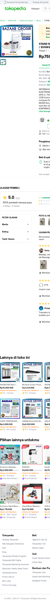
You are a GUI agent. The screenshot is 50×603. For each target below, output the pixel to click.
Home (2, 21)
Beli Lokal (6, 581)
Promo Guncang (9, 585)
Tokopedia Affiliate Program (14, 556)
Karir (4, 548)
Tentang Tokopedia (40, 2)
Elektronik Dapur (26, 21)
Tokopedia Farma (9, 573)
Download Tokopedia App (17, 2)
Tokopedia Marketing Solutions (15, 564)
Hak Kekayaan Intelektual (13, 544)
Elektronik (12, 21)
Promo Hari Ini (8, 577)
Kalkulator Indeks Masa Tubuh (15, 568)
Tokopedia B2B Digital (11, 560)
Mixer (38, 21)
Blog (4, 552)
